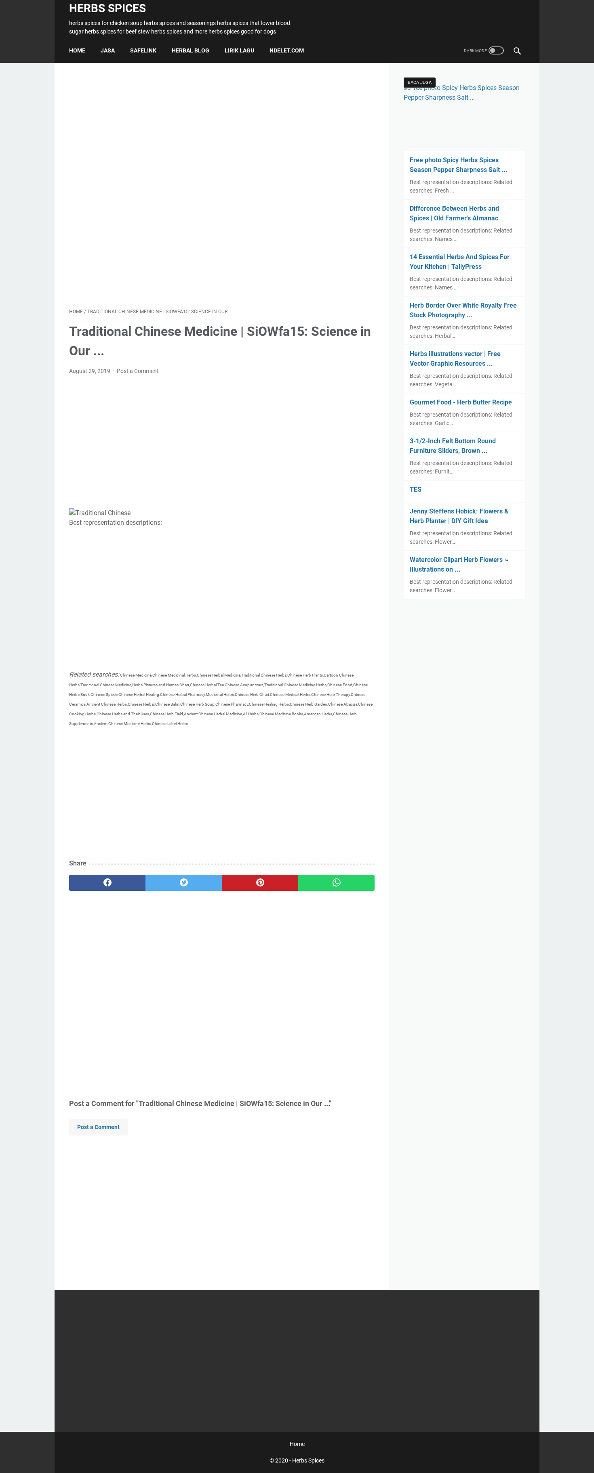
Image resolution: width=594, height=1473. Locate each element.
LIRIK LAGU (239, 50)
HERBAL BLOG (190, 50)
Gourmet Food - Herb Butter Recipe (461, 402)
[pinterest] (260, 883)
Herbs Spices (107, 8)
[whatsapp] (336, 883)
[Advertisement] (222, 185)
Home (77, 50)
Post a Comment (138, 371)
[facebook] (107, 883)
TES (415, 489)
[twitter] (183, 883)
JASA (108, 50)
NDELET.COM (287, 50)
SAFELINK (143, 50)
